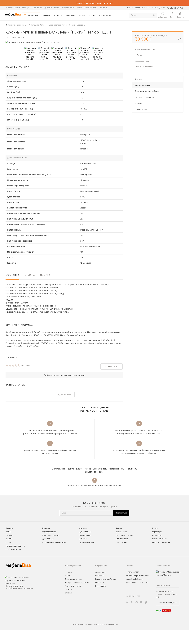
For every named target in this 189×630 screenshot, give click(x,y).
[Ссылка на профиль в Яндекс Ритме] (145, 602)
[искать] (154, 15)
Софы (8, 542)
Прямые (9, 531)
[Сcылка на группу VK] (127, 602)
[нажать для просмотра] (30, 51)
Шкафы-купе (121, 531)
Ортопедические (13, 549)
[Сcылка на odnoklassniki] (131, 602)
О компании (37, 8)
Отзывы (138, 103)
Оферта (68, 589)
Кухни (92, 15)
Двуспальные (48, 538)
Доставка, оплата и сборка (147, 91)
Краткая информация (144, 97)
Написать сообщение (167, 602)
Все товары (32, 15)
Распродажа (105, 15)
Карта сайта (100, 586)
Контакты (104, 8)
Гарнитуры (157, 531)
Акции (79, 8)
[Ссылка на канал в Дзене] (141, 602)
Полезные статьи (91, 8)
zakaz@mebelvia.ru (134, 579)
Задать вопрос (64, 394)
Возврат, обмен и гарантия (77, 582)
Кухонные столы (159, 538)
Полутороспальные (51, 535)
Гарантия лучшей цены (105, 579)
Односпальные (49, 531)
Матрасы (70, 15)
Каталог (68, 572)
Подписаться (121, 513)
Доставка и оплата (52, 8)
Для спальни (121, 542)
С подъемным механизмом (54, 542)
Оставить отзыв (111, 366)
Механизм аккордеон (15, 546)
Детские (83, 538)
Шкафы (82, 15)
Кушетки (9, 538)
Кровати (58, 15)
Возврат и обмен (68, 8)
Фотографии (140, 79)
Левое (139, 55)
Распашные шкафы (124, 535)
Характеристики (142, 85)
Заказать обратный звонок (138, 8)
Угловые (9, 535)
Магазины (99, 575)
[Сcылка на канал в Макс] (136, 602)
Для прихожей (122, 538)
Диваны (46, 15)
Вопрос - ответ (141, 109)
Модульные (157, 535)
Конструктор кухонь (161, 542)
